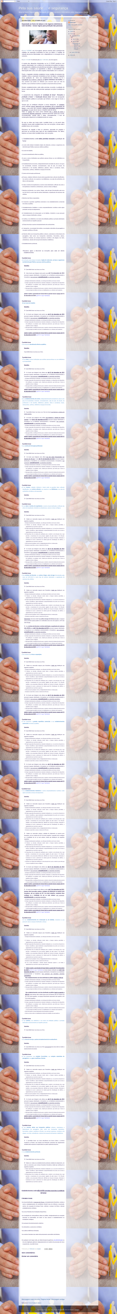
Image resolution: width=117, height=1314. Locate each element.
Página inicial (45, 1299)
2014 (71, 55)
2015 (71, 34)
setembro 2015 (76, 35)
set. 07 (75, 41)
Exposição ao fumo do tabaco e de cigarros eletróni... (76, 46)
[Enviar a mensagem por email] (45, 1249)
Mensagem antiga (57, 1299)
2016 (71, 31)
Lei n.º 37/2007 (27, 50)
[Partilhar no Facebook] (50, 1249)
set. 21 (75, 39)
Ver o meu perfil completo (75, 24)
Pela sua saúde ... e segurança (43, 8)
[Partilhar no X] (48, 1249)
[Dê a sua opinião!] (47, 1249)
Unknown (73, 22)
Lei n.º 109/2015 (44, 59)
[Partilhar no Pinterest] (52, 1249)
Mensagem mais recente (31, 1299)
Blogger (77, 1309)
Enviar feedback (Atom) (35, 1303)
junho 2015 (75, 52)
